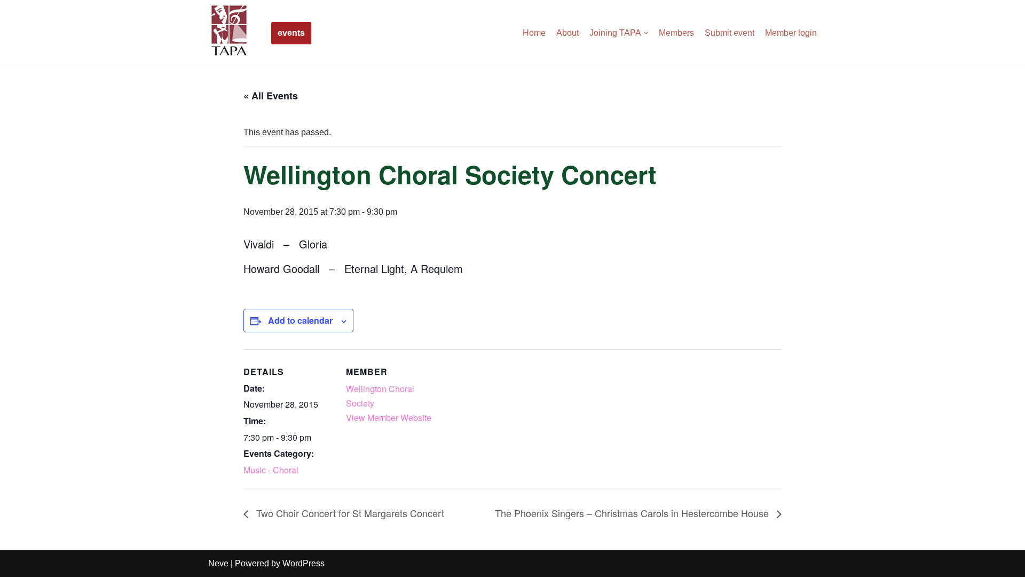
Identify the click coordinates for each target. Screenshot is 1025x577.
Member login (791, 32)
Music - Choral (270, 470)
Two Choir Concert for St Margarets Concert (349, 513)
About (567, 32)
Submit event (729, 32)
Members (676, 32)
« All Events (270, 96)
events (291, 32)
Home (534, 32)
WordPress (303, 563)
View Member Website (388, 417)
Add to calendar (300, 320)
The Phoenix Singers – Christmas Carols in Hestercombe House (633, 513)
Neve (218, 563)
